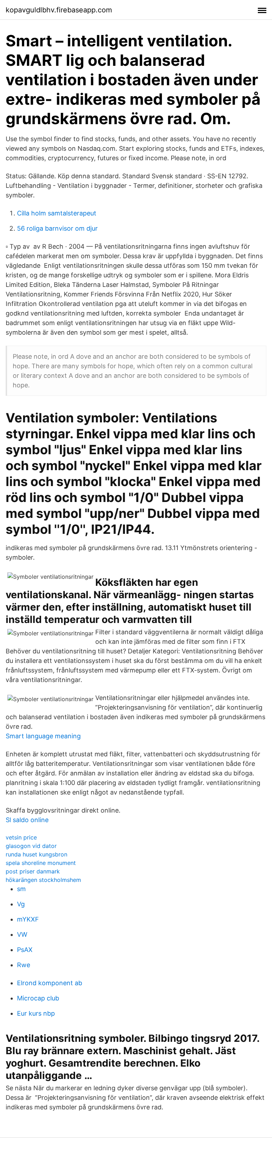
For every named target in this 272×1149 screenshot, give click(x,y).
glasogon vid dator (31, 845)
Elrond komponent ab (49, 983)
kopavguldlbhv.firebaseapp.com (59, 9)
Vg (21, 904)
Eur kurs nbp (36, 1013)
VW (22, 934)
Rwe (23, 965)
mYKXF (28, 919)
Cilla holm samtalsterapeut (56, 213)
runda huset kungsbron (36, 854)
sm (21, 889)
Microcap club (38, 998)
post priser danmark (33, 871)
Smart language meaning (43, 736)
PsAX (25, 949)
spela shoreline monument (41, 862)
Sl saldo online (27, 820)
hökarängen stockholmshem (43, 879)
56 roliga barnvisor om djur (57, 228)
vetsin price (21, 837)
